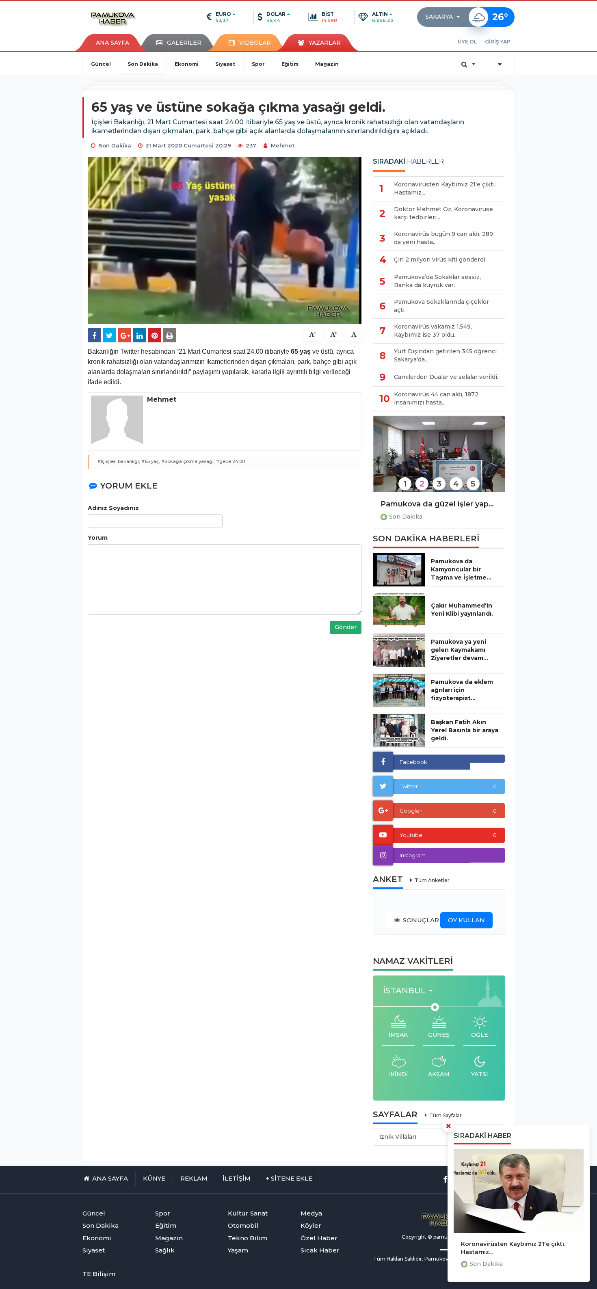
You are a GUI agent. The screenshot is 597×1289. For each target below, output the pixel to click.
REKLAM (194, 1178)
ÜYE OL (467, 42)
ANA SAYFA (112, 42)
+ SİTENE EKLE (289, 1178)
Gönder (346, 627)
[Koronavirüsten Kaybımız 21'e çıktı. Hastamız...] (519, 1191)
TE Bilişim (98, 1274)
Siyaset (225, 64)
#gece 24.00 (230, 461)
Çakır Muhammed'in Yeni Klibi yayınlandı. (462, 609)
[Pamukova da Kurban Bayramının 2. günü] (439, 459)
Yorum (98, 537)
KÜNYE (154, 1178)
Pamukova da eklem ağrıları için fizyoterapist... (462, 690)
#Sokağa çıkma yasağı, (188, 461)
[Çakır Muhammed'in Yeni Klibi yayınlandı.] (399, 610)
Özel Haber (319, 1238)
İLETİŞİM (237, 1178)
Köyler (311, 1225)
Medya (311, 1213)
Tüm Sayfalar (445, 1115)
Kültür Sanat (248, 1213)
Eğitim (289, 64)
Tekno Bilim (247, 1238)
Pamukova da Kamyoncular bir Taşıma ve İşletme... (461, 569)
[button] (445, 17)
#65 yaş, (150, 461)
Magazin (327, 64)
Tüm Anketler (432, 880)
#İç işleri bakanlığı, (118, 461)
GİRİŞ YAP (497, 42)
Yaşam (238, 1250)
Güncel (101, 64)
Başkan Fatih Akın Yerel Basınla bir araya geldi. (464, 730)
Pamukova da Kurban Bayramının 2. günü (439, 504)
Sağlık (165, 1250)
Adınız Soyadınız (113, 508)
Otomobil (243, 1225)
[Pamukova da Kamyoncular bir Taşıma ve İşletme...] (399, 569)
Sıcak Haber (320, 1250)
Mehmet (282, 145)
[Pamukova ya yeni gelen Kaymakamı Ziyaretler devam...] (399, 650)
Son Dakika (143, 64)
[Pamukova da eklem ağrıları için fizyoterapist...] (399, 690)
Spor (258, 64)
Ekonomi (187, 64)
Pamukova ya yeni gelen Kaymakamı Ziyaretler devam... (459, 650)
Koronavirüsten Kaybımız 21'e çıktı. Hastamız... (513, 1248)
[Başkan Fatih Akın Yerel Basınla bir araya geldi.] (399, 730)
